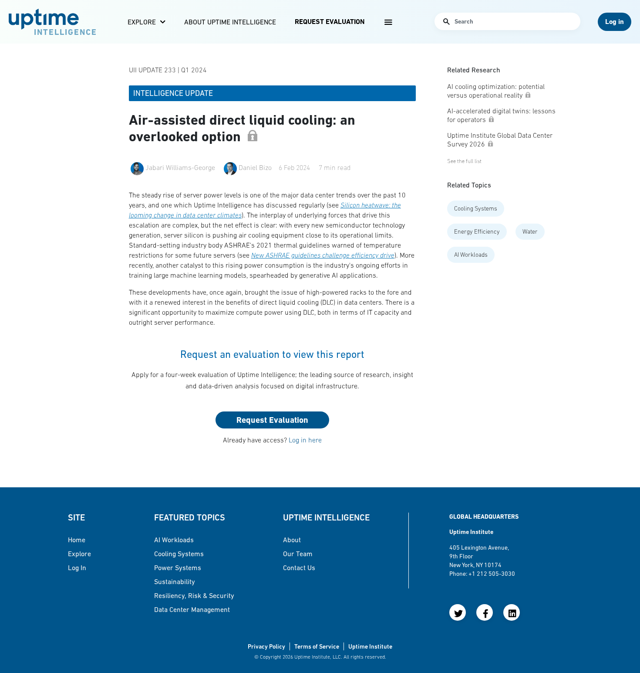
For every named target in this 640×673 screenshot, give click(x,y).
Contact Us (299, 567)
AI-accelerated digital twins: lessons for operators (501, 115)
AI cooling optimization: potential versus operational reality (496, 90)
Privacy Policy (266, 646)
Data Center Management (192, 609)
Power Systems (177, 567)
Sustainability (174, 581)
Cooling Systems (475, 208)
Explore (142, 22)
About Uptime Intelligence (230, 22)
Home (76, 540)
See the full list (464, 161)
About (292, 540)
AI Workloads (471, 254)
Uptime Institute (370, 646)
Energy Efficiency (477, 231)
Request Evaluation (329, 21)
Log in (77, 567)
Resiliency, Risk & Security (194, 595)
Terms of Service (316, 646)
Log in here (305, 440)
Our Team (298, 553)
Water (530, 231)
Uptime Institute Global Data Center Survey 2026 (499, 139)
